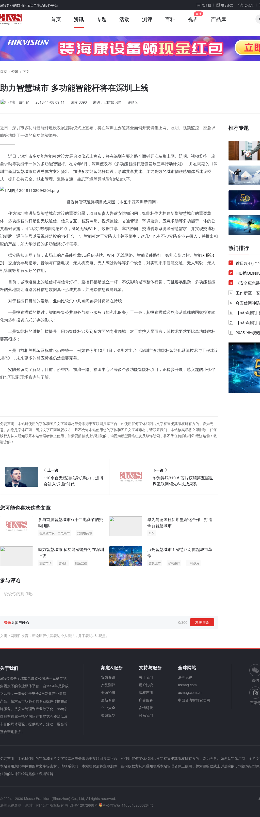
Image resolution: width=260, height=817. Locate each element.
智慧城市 (155, 563)
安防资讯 (108, 677)
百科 (170, 19)
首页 (56, 19)
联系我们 (146, 715)
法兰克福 (185, 677)
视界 (193, 19)
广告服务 (146, 699)
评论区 (132, 102)
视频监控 (81, 563)
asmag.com (187, 684)
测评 (147, 19)
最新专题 (108, 699)
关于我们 (146, 677)
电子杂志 (227, 5)
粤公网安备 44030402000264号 (128, 805)
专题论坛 (108, 692)
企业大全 (108, 707)
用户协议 (146, 684)
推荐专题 (239, 127)
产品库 (218, 19)
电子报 (206, 5)
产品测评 (108, 684)
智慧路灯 (174, 563)
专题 (101, 19)
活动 (124, 19)
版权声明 (146, 692)
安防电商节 (84, 533)
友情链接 (146, 707)
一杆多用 (193, 563)
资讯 (79, 19)
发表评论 (202, 622)
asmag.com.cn (190, 692)
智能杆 (63, 563)
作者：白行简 (18, 102)
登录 (7, 622)
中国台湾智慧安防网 (194, 699)
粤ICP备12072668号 (81, 805)
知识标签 (108, 715)
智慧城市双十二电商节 (54, 533)
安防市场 (45, 563)
